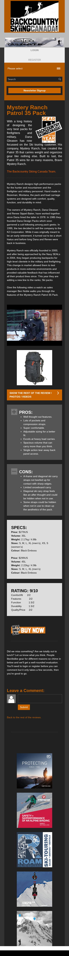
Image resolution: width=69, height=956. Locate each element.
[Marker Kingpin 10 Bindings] (34, 889)
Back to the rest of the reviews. (24, 717)
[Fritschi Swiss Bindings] (34, 810)
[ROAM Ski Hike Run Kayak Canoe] (34, 849)
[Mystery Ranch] (28, 634)
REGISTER (34, 59)
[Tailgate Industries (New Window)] (34, 42)
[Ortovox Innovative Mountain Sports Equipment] (34, 770)
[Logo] (34, 16)
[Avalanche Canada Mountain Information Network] (34, 928)
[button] (34, 50)
